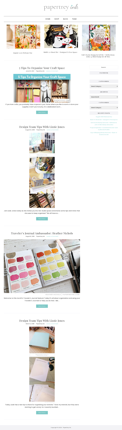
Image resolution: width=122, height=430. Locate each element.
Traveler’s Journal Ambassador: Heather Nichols (42, 233)
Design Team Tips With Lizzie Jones (42, 127)
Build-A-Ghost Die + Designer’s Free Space (60, 52)
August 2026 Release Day (22, 53)
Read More (42, 112)
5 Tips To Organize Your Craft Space (42, 68)
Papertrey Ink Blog (61, 7)
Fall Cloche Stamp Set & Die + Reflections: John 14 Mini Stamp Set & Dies (98, 56)
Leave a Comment (52, 71)
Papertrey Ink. (67, 427)
